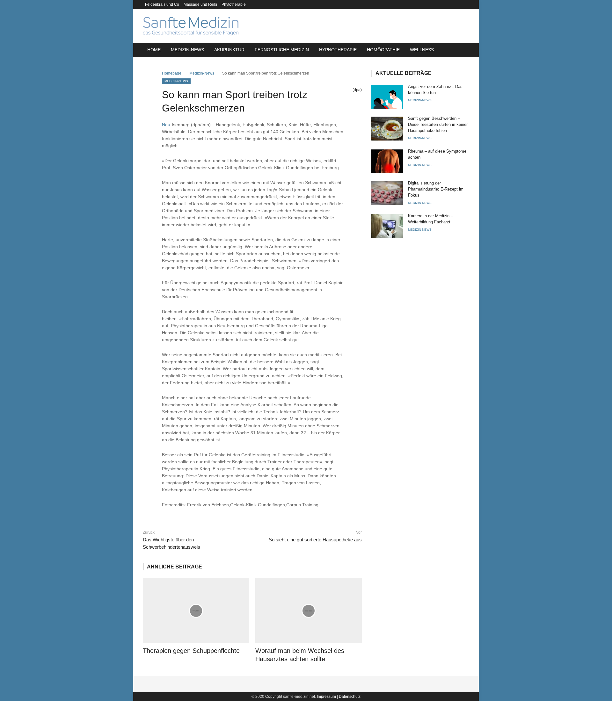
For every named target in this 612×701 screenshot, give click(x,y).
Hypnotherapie (338, 49)
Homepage (171, 73)
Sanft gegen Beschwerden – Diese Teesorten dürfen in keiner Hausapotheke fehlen (438, 124)
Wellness (422, 49)
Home (154, 49)
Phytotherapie (234, 4)
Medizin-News (187, 49)
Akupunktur (229, 49)
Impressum (326, 696)
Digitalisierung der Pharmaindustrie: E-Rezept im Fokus (435, 189)
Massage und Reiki (200, 4)
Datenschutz (350, 696)
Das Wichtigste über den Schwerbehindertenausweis (171, 543)
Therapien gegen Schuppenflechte (191, 650)
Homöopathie (383, 49)
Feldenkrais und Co (162, 4)
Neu (166, 124)
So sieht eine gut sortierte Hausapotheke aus (315, 539)
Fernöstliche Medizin (282, 49)
